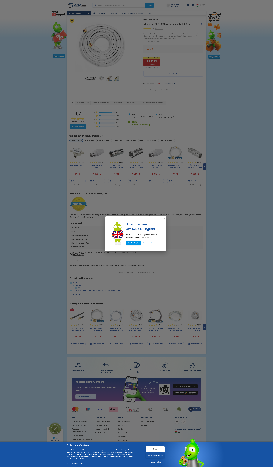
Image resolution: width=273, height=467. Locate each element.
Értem (155, 449)
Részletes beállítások (155, 455)
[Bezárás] (164, 218)
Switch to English (133, 243)
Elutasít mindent (155, 462)
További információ (76, 463)
